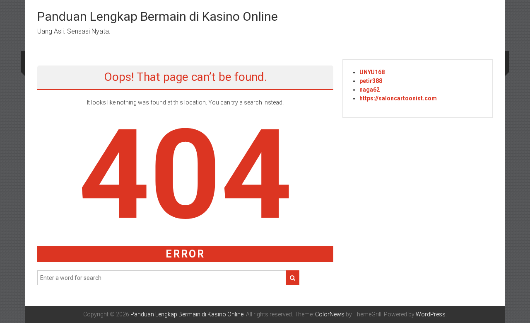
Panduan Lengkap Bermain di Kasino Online (157, 16)
